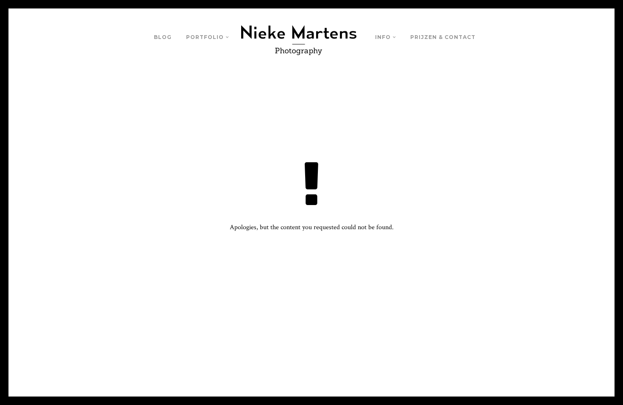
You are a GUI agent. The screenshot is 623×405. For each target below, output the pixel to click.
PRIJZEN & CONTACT (443, 37)
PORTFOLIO (205, 37)
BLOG (163, 37)
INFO (383, 37)
